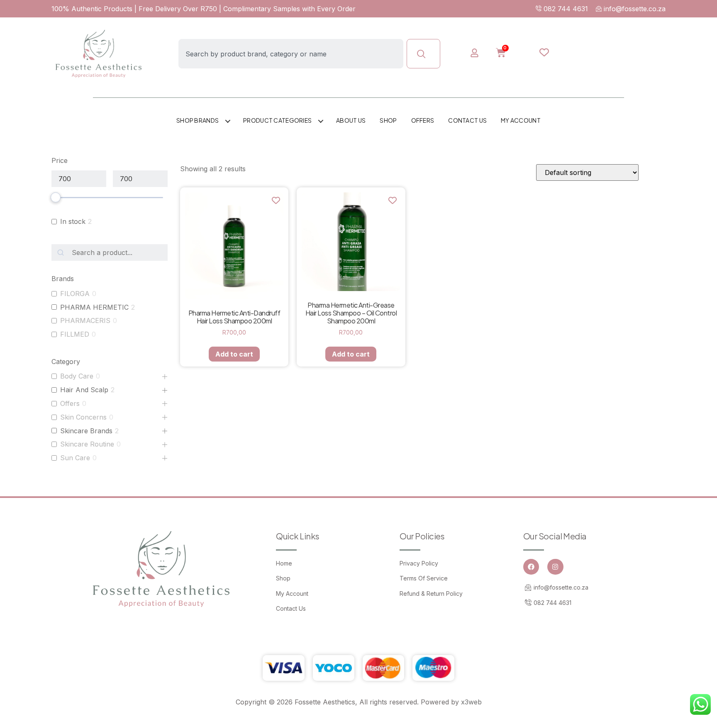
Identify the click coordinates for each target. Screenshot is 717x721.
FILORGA (75, 293)
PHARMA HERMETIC (94, 307)
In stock (72, 221)
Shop (388, 120)
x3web (471, 702)
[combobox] (290, 53)
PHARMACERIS (85, 320)
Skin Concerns (83, 417)
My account (521, 120)
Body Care (76, 376)
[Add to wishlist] (275, 200)
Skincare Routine (87, 444)
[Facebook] (531, 567)
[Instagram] (555, 567)
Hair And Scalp (84, 390)
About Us (351, 120)
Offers (422, 120)
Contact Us (467, 120)
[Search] (423, 53)
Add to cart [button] (234, 354)
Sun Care (75, 458)
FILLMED (74, 334)
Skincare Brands (86, 431)
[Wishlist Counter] (544, 52)
